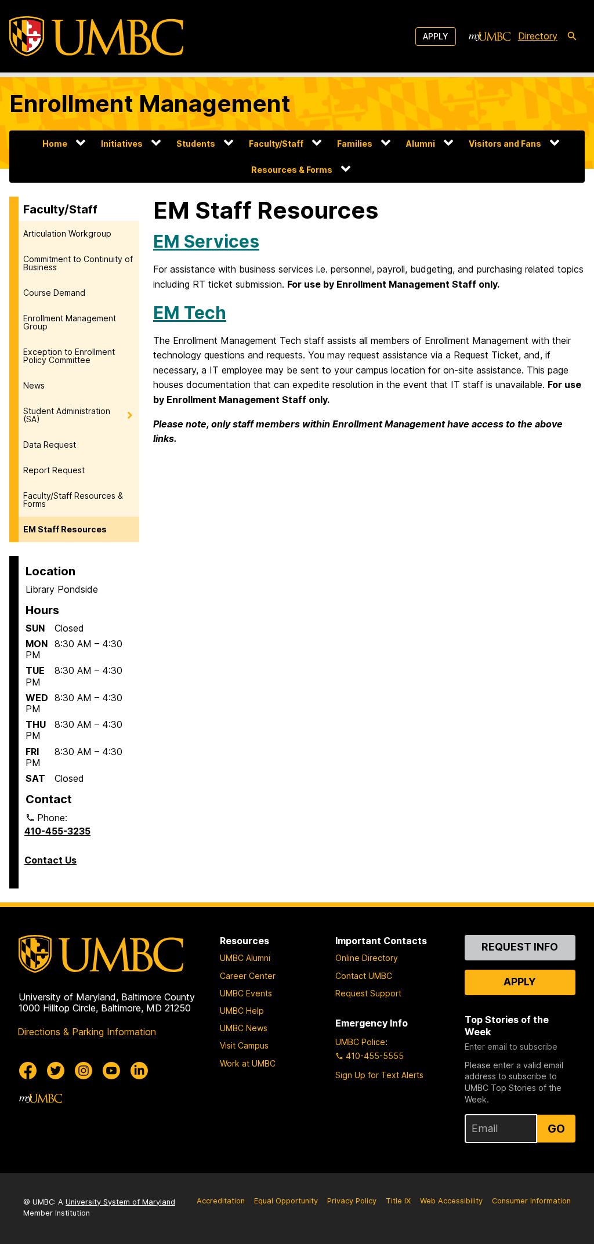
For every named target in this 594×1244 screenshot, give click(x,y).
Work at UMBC (248, 1063)
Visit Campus (244, 1045)
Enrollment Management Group (69, 322)
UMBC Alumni (245, 958)
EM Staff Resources (65, 529)
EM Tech (189, 312)
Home (54, 143)
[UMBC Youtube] (111, 1070)
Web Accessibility (451, 1200)
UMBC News (243, 1028)
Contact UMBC (363, 976)
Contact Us (50, 860)
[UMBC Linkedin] (139, 1070)
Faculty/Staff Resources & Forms (73, 500)
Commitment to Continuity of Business (78, 263)
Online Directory (366, 958)
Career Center (248, 976)
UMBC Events (246, 993)
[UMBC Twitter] (55, 1070)
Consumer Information (531, 1200)
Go (556, 1129)
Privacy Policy (351, 1200)
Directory (537, 36)
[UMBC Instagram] (83, 1070)
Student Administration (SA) (66, 415)
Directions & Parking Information (86, 1032)
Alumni (420, 143)
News (34, 385)
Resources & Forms (291, 170)
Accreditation (221, 1200)
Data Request (49, 444)
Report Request (54, 470)
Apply (435, 36)
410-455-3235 (57, 831)
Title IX (398, 1200)
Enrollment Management (150, 103)
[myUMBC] (489, 36)
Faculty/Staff (276, 143)
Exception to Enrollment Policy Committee (69, 356)
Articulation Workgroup (67, 233)
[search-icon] (572, 36)
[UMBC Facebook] (28, 1070)
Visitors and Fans (505, 143)
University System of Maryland (120, 1202)
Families (354, 143)
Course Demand (54, 293)
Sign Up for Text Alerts (379, 1075)
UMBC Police (360, 1042)
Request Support (368, 993)
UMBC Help (242, 1010)
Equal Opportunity (286, 1200)
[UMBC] (96, 36)
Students (195, 143)
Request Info (519, 947)
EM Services (206, 241)
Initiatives (122, 143)
